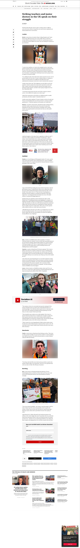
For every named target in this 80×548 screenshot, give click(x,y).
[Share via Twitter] (13, 32)
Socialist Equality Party (35, 8)
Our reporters (24, 23)
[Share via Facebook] (13, 30)
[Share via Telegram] (13, 37)
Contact (62, 1)
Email (27, 426)
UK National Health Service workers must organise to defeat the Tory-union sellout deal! (27, 452)
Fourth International (27, 8)
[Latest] (15, 7)
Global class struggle (37, 463)
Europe (55, 463)
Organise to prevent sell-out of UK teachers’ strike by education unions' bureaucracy (38, 451)
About (64, 1)
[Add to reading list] (13, 47)
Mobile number (28, 430)
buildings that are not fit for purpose (29, 246)
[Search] (67, 7)
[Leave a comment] (13, 44)
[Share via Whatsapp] (13, 34)
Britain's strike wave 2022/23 (45, 463)
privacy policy (40, 437)
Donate (55, 8)
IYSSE (41, 8)
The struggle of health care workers (27, 463)
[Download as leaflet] (13, 42)
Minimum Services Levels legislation (37, 200)
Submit (40, 441)
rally (44, 104)
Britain (52, 463)
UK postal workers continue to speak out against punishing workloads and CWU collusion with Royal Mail (48, 452)
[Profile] (66, 1)
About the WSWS (46, 8)
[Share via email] (13, 39)
